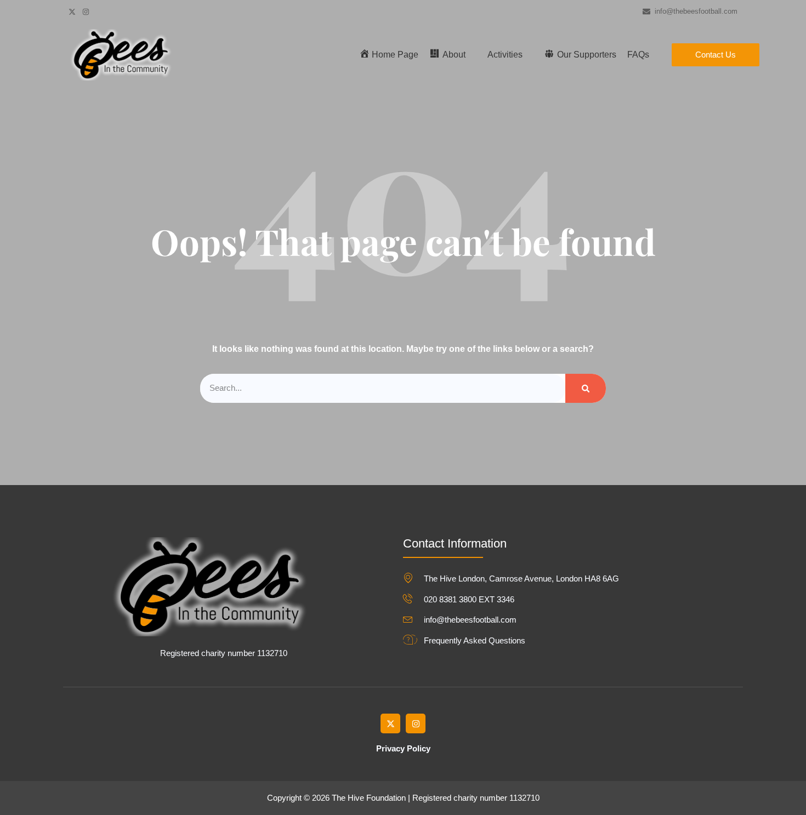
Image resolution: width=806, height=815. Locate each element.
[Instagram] (415, 723)
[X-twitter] (390, 723)
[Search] (585, 388)
